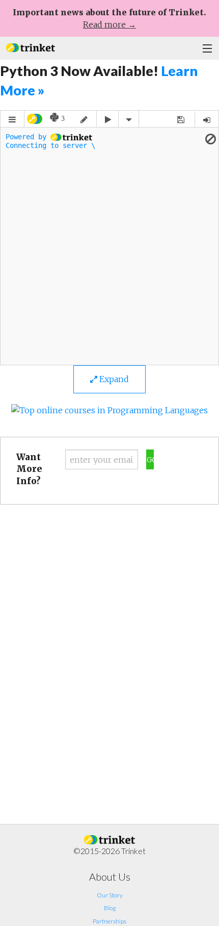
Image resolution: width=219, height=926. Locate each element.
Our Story (110, 895)
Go (150, 459)
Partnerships (109, 921)
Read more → (109, 24)
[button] (30, 46)
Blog (110, 908)
